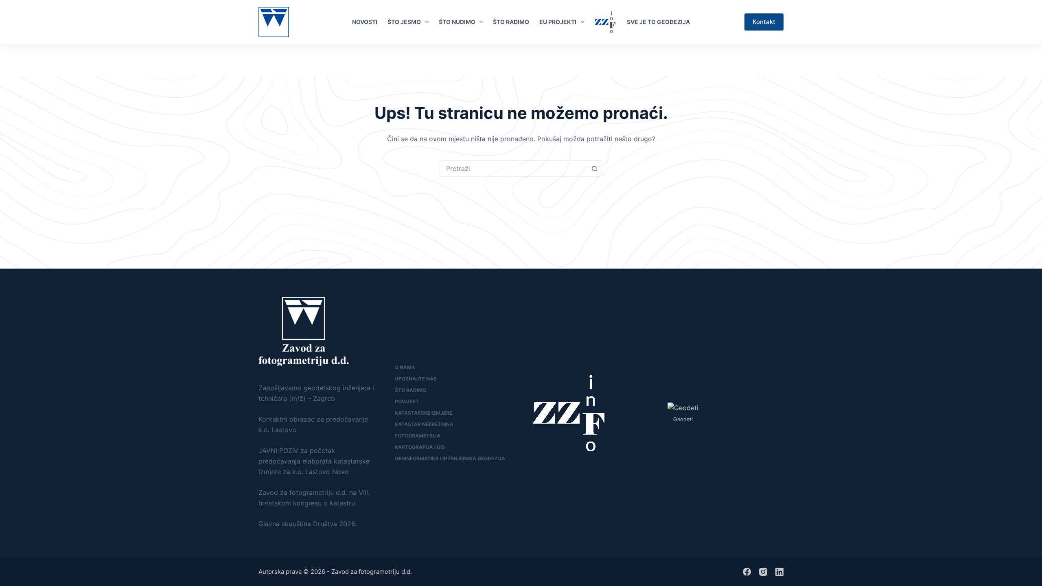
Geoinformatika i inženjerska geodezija (450, 458)
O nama (405, 367)
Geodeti (683, 419)
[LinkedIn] (780, 60)
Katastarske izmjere (423, 413)
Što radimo (410, 390)
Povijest (407, 401)
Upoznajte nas (416, 379)
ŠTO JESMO (404, 21)
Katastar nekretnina (424, 424)
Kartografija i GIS (420, 447)
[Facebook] (766, 60)
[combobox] (513, 168)
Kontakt (764, 22)
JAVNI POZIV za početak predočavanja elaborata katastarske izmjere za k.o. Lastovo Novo (314, 461)
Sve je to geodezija (658, 21)
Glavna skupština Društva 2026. (307, 524)
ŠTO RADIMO (511, 21)
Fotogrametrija (417, 436)
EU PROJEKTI (557, 21)
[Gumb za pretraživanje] (594, 168)
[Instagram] (763, 572)
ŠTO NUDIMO (457, 21)
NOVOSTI (364, 21)
